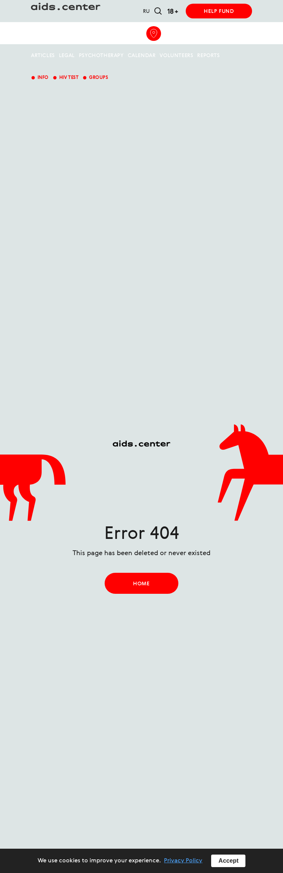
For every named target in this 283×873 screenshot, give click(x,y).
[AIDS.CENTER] (141, 11)
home (141, 583)
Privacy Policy (183, 861)
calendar (142, 55)
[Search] (158, 11)
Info (40, 77)
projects (88, 33)
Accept (228, 861)
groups (95, 77)
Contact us (121, 33)
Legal (67, 55)
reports (208, 55)
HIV (66, 33)
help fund (219, 11)
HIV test (65, 77)
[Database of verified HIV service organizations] (153, 33)
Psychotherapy (101, 55)
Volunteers (176, 55)
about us (44, 33)
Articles (43, 55)
